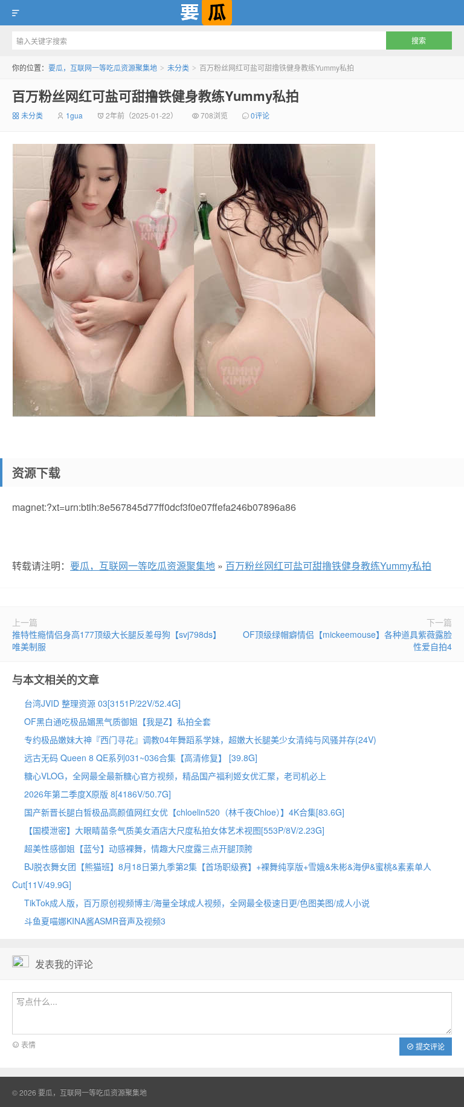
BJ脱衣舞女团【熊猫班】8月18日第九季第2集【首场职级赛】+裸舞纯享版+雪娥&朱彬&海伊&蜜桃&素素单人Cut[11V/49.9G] (221, 875)
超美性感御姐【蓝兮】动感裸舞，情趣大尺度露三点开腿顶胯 (138, 848)
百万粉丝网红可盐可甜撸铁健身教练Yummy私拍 (155, 95)
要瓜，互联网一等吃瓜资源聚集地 (232, 12)
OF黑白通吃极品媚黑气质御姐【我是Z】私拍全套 (117, 721)
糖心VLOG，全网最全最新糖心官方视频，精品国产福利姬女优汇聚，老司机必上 (175, 776)
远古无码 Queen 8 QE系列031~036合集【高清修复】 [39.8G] (140, 758)
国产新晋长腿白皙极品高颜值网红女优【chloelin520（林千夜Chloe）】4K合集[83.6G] (184, 812)
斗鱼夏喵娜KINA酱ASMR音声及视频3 (95, 921)
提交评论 (429, 1046)
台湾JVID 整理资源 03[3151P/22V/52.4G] (102, 703)
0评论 (260, 115)
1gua (74, 115)
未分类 (178, 67)
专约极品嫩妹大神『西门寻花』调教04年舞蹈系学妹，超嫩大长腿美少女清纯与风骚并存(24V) (200, 739)
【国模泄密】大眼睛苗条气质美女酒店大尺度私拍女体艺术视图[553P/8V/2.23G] (174, 830)
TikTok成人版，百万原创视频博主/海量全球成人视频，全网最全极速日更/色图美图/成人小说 (197, 903)
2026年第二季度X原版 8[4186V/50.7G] (97, 794)
